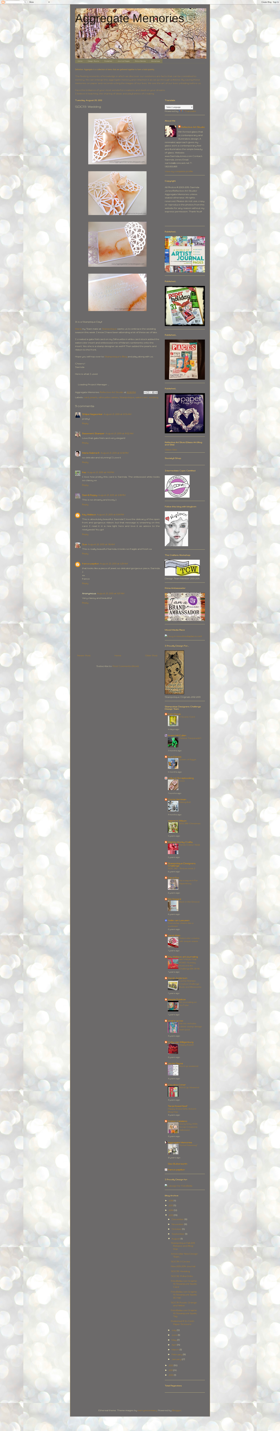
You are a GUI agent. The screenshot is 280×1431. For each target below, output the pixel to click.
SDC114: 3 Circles (180, 1261)
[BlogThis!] (147, 392)
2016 (171, 1200)
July (174, 1330)
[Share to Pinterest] (156, 392)
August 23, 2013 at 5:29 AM (114, 563)
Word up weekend (188, 1066)
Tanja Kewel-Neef (177, 1106)
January (177, 1359)
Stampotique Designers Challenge (182, 864)
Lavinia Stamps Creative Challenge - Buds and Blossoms (190, 984)
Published (108, 61)
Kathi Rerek (174, 714)
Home (80, 61)
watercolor (141, 397)
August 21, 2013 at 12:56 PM (114, 453)
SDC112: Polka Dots (182, 1276)
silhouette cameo (108, 397)
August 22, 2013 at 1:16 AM (101, 544)
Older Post (151, 655)
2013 (171, 1215)
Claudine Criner (177, 1084)
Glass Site (171, 449)
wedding (153, 397)
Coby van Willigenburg (180, 1042)
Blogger (176, 1410)
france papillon (90, 563)
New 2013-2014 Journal (183, 1266)
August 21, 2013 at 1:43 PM (100, 472)
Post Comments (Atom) (126, 666)
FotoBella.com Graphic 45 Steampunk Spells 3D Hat (184, 1294)
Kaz (84, 472)
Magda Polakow (177, 999)
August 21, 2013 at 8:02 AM (119, 433)
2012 (171, 1365)
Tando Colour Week (189, 845)
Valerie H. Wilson (177, 820)
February (177, 1354)
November (178, 1224)
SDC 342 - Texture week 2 (181, 868)
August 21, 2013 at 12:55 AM (117, 414)
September (178, 1234)
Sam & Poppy (89, 495)
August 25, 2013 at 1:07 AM (110, 593)
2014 (171, 1210)
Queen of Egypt (187, 759)
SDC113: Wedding (180, 1271)
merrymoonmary (147, 1410)
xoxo (182, 781)
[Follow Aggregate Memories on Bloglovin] (176, 545)
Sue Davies (174, 756)
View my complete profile (179, 171)
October (177, 1229)
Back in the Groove (189, 902)
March (176, 1349)
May (174, 1340)
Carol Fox (173, 877)
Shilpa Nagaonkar (92, 414)
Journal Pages (124, 61)
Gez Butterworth (177, 1163)
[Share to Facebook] (153, 392)
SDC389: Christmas (190, 823)
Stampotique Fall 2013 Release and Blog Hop (183, 1246)
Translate (190, 111)
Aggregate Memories (129, 18)
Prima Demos (140, 61)
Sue (84, 544)
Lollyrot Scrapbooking (181, 778)
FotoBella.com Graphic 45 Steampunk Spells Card (184, 1284)
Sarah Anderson (177, 978)
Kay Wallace (89, 514)
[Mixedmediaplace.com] (183, 636)
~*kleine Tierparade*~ (190, 738)
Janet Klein (174, 935)
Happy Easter (186, 1045)
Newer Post (84, 655)
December (178, 1219)
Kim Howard (174, 899)
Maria (78, 329)
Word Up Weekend (189, 1087)
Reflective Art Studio (193, 127)
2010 (171, 1375)
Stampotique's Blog (115, 356)
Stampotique (109, 329)
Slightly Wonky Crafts (180, 842)
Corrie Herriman (177, 799)
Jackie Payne (175, 1063)
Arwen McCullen (177, 735)
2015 (171, 1205)
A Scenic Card (187, 717)
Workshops (155, 61)
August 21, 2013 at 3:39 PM (111, 495)
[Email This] (145, 392)
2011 (171, 1370)
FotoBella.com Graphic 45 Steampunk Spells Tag (184, 1313)
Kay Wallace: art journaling (183, 956)
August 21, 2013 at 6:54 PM (110, 514)
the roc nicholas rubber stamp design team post (190, 1026)
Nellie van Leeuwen (178, 920)
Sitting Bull (184, 802)
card (86, 397)
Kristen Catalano (177, 1121)
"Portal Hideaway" (188, 1145)
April (174, 1344)
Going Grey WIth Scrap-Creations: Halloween (188, 1127)
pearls (93, 397)
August (176, 1238)
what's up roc (175, 1020)
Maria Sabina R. (91, 453)
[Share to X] (150, 392)
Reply (85, 423)
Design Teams (93, 61)
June (175, 1335)
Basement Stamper (93, 433)
